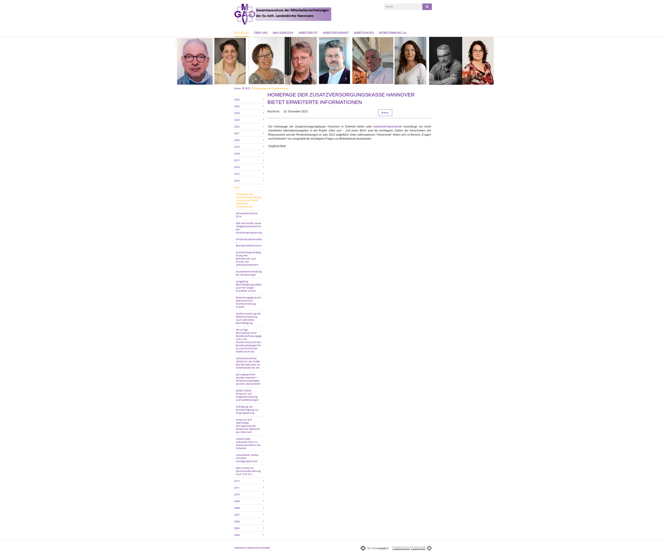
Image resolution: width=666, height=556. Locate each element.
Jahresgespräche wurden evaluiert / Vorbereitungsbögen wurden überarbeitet (248, 379)
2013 (247, 88)
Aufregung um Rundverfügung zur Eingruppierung (247, 409)
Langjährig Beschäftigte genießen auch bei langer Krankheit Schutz (249, 286)
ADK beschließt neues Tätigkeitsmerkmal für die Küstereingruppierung (249, 228)
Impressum (240, 547)
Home (237, 88)
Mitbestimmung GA (392, 33)
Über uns (260, 33)
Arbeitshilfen (364, 33)
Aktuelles (241, 33)
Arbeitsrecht (308, 33)
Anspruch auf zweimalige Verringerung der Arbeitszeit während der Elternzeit (247, 426)
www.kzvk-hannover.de (388, 126)
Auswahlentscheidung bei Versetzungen (249, 273)
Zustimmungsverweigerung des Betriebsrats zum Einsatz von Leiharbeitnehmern (248, 258)
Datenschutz (254, 547)
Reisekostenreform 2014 (247, 215)
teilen (386, 113)
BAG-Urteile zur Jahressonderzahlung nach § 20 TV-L (248, 471)
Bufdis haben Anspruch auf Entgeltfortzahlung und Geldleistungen (247, 395)
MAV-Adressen (283, 33)
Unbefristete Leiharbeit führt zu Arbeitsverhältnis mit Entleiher (248, 443)
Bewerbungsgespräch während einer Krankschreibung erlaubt (248, 302)
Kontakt (266, 547)
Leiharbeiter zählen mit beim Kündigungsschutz (247, 458)
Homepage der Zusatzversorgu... (272, 88)
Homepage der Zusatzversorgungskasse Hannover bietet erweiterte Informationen (249, 200)
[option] (333, 61)
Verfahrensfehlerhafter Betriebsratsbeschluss (249, 242)
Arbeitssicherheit (336, 33)
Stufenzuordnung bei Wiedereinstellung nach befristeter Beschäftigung (248, 318)
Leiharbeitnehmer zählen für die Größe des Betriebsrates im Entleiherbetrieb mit (248, 363)
